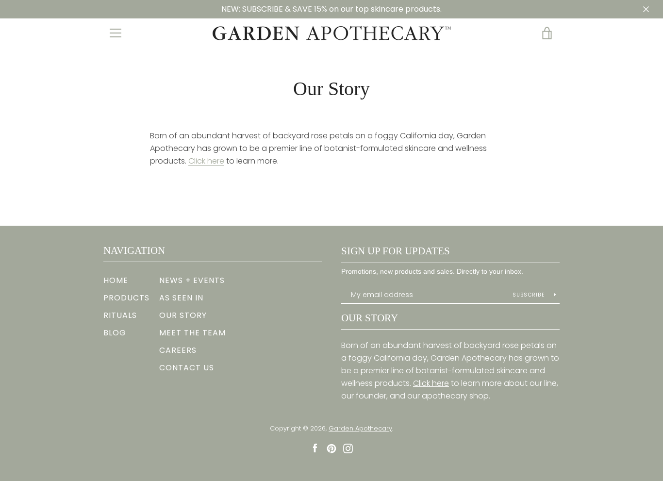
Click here (206, 160)
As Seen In (181, 297)
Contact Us (186, 367)
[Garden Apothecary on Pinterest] (331, 447)
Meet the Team (192, 332)
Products (126, 297)
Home (115, 280)
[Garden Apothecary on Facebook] (315, 447)
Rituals (120, 315)
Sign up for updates (395, 251)
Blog (114, 332)
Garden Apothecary (360, 428)
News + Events (192, 280)
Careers (178, 350)
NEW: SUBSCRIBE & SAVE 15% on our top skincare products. (331, 9)
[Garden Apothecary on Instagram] (348, 447)
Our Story (183, 315)
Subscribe (530, 295)
